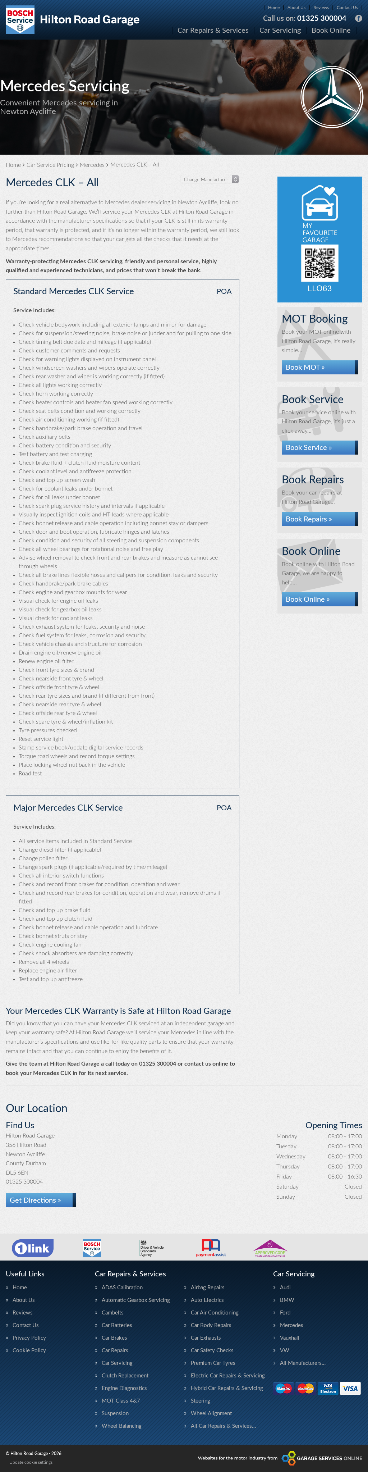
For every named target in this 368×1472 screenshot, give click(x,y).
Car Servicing (280, 30)
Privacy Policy (29, 1338)
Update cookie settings (30, 1462)
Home (274, 7)
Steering (200, 1401)
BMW (287, 1300)
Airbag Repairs (208, 1287)
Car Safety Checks (212, 1350)
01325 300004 (304, 18)
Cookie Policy (29, 1350)
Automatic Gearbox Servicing (136, 1300)
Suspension (115, 1413)
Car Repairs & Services (213, 30)
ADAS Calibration (122, 1287)
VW (284, 1350)
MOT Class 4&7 (121, 1401)
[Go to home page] (73, 19)
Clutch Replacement (125, 1375)
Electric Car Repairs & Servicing (228, 1375)
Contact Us (347, 7)
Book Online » (308, 599)
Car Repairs (115, 1350)
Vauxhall (289, 1338)
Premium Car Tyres (213, 1363)
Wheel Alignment (211, 1413)
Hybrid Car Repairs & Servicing (227, 1388)
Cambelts (113, 1313)
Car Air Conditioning (215, 1313)
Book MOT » (305, 367)
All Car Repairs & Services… (223, 1426)
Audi (285, 1287)
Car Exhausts (206, 1338)
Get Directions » (35, 1200)
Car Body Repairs (211, 1325)
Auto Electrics (207, 1300)
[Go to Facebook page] (358, 18)
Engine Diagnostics (124, 1388)
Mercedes (291, 1325)
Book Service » (309, 447)
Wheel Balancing (122, 1426)
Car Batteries (117, 1325)
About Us (296, 7)
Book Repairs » (309, 519)
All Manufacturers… (303, 1363)
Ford (285, 1313)
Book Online (331, 30)
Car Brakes (114, 1338)
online (220, 1064)
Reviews (321, 7)
